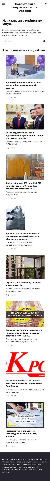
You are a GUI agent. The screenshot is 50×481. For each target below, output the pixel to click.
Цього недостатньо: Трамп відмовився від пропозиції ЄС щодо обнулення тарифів (24, 135)
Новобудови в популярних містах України (25, 7)
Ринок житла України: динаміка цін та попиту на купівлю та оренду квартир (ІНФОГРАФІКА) (24, 333)
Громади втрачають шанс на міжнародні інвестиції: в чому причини (21, 434)
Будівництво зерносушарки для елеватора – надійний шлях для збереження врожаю (22, 236)
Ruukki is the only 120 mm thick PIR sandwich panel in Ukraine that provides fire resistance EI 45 (23, 186)
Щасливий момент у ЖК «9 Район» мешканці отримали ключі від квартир (23, 85)
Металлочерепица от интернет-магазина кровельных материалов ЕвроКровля (24, 383)
